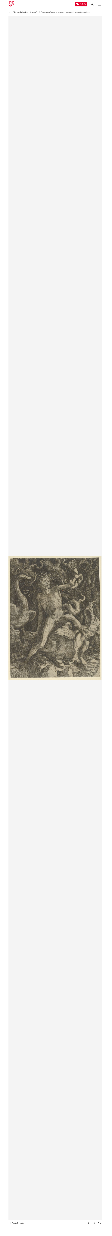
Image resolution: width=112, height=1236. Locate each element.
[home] (9, 12)
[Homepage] (11, 4)
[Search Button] (92, 4)
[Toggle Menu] (99, 4)
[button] (55, 618)
